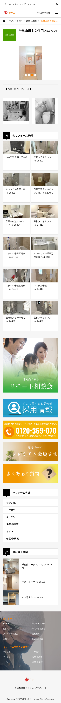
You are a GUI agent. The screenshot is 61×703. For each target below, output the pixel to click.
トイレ (9, 531)
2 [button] (29, 75)
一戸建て (10, 510)
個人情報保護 (37, 639)
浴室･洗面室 (12, 524)
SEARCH (57, 4)
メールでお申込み (10, 634)
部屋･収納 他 (12, 538)
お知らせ (7, 639)
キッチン (10, 517)
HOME (6, 624)
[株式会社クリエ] (9, 13)
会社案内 (36, 634)
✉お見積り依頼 (43, 13)
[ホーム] (4, 21)
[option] (30, 63)
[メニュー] (56, 12)
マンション (11, 503)
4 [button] (35, 75)
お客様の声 (8, 629)
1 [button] (26, 75)
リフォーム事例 (38, 624)
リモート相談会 (38, 629)
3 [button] (32, 75)
